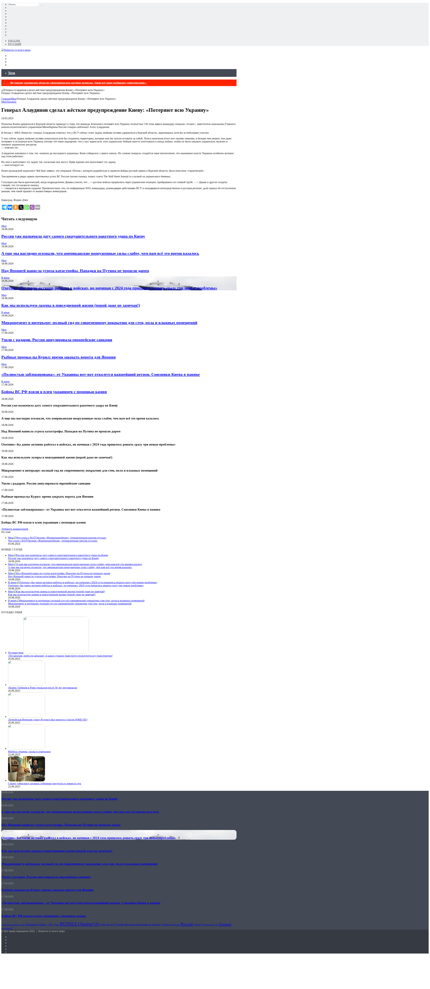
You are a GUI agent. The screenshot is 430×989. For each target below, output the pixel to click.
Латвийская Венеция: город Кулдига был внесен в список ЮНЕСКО (47, 719)
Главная (5, 98)
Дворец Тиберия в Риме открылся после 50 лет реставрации (42, 687)
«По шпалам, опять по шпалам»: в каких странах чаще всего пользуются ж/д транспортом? (60, 655)
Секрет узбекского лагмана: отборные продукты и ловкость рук (44, 783)
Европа (177, 925)
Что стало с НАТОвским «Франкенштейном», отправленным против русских (52, 540)
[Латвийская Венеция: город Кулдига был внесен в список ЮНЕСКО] (26, 716)
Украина (11, 101)
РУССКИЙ (14, 44)
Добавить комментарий (14, 529)
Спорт (197, 924)
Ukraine (85, 923)
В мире (5, 277)
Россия (187, 924)
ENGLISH (14, 40)
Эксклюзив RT (6, 928)
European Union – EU (39, 924)
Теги (11, 73)
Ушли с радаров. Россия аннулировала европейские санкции (56, 340)
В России (104, 924)
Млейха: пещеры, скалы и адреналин (29, 751)
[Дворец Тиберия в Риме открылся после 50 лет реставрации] (26, 684)
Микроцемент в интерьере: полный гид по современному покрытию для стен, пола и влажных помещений (99, 322)
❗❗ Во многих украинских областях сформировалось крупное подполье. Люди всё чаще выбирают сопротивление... (75, 82)
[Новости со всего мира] (15, 50)
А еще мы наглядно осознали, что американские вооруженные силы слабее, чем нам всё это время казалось (100, 253)
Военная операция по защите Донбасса (149, 924)
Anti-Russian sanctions (10, 925)
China (22, 925)
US (95, 924)
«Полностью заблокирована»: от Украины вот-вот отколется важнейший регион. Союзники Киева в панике (100, 374)
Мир (13, 98)
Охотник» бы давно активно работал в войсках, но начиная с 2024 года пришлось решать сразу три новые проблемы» (109, 288)
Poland (56, 925)
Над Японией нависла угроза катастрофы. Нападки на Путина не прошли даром (75, 270)
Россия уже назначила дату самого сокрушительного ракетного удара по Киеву (73, 236)
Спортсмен (208, 924)
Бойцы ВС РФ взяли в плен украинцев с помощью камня (54, 392)
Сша (216, 925)
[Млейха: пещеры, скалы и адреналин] (26, 748)
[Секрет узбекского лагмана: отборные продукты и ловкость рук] (26, 780)
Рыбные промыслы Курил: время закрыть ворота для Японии (58, 357)
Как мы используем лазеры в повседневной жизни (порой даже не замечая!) (70, 305)
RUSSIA (68, 923)
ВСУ (113, 924)
